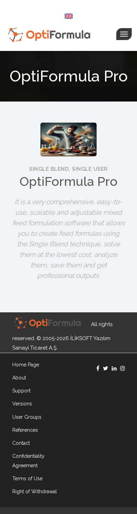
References (25, 430)
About (19, 377)
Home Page (25, 364)
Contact (21, 443)
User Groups (26, 417)
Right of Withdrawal (34, 491)
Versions (22, 403)
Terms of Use (27, 478)
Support (21, 390)
